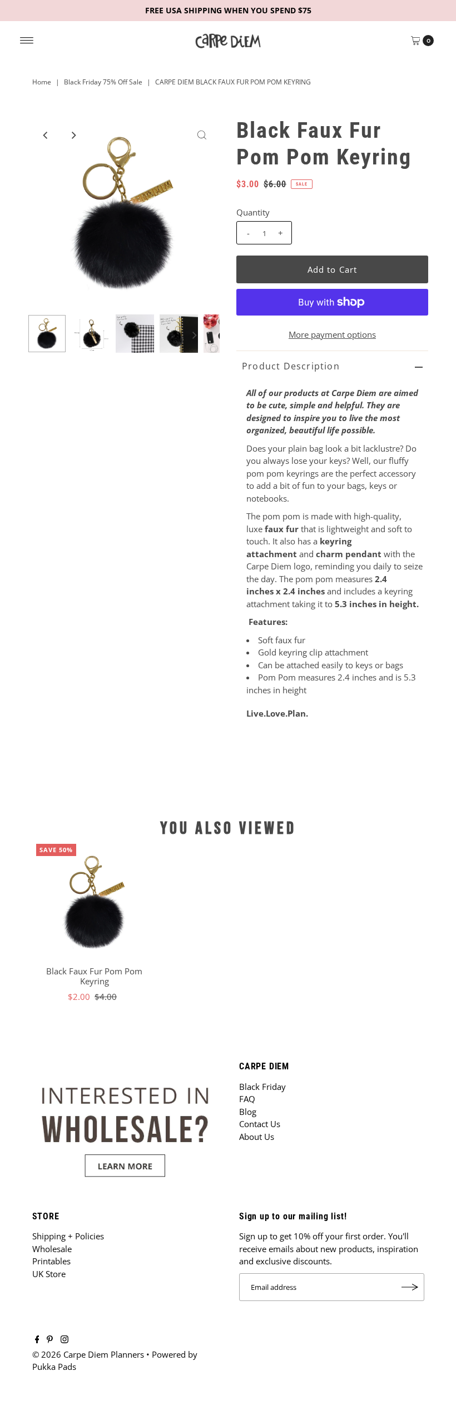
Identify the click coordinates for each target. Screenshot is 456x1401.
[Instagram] (64, 1340)
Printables (51, 1261)
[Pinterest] (50, 1340)
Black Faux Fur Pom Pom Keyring (94, 976)
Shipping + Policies (68, 1236)
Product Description (291, 366)
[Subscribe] (410, 1287)
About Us (256, 1136)
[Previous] (45, 135)
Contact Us (259, 1123)
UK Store (49, 1273)
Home (41, 82)
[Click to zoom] (202, 135)
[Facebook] (37, 1340)
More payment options (332, 334)
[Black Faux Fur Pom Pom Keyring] (94, 902)
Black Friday (262, 1086)
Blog (247, 1111)
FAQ (247, 1098)
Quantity (253, 212)
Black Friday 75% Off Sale (103, 82)
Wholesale (52, 1248)
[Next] (73, 135)
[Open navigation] (27, 40)
